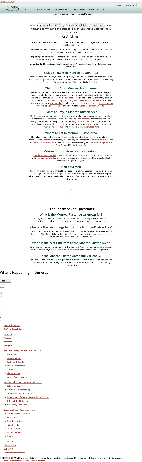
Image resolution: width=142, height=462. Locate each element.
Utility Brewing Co (77, 145)
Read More (5, 281)
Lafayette (68, 173)
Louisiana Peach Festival (44, 155)
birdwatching (56, 100)
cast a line (73, 98)
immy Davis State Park (53, 127)
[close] (1, 278)
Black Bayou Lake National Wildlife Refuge (84, 100)
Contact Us (9, 441)
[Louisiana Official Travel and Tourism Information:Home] (12, 9)
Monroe (37, 171)
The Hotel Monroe (80, 118)
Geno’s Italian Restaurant (44, 142)
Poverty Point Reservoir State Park (83, 127)
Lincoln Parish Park (59, 98)
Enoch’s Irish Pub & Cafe (102, 139)
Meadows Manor (84, 121)
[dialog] (71, 280)
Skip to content (7, 1)
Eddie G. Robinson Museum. (92, 106)
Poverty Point (105, 95)
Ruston (44, 171)
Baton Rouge (56, 173)
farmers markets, (45, 158)
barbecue (48, 139)
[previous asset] (3, 284)
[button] (23, 350)
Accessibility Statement (14, 452)
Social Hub (119, 5)
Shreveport (82, 173)
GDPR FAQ (8, 449)
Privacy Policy (10, 445)
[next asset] (5, 284)
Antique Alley (56, 103)
